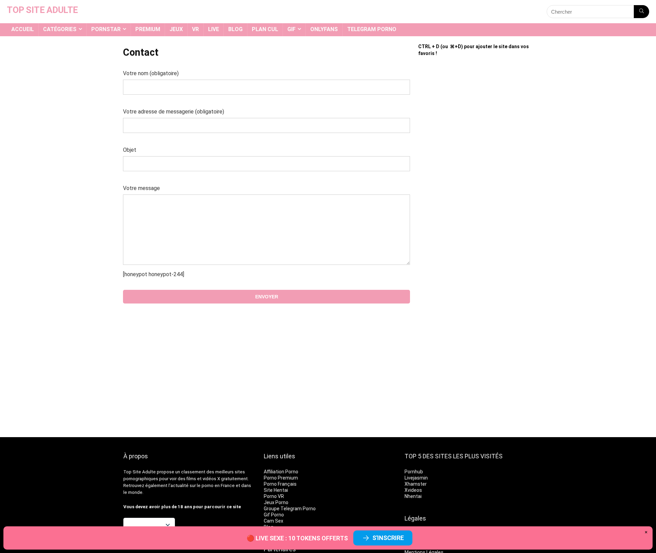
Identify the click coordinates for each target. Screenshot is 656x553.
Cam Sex (273, 521)
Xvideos (413, 490)
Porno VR (274, 496)
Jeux (176, 29)
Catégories (60, 29)
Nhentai (413, 496)
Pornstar (106, 29)
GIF (291, 29)
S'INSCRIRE (388, 537)
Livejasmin (416, 478)
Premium (147, 29)
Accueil (22, 29)
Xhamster (416, 484)
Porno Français (280, 484)
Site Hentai (276, 490)
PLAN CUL (265, 29)
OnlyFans (324, 29)
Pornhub (414, 471)
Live (213, 29)
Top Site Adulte (139, 471)
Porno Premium (281, 478)
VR (195, 29)
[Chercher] (641, 11)
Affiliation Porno (281, 471)
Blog (235, 29)
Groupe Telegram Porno (290, 508)
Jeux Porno (276, 502)
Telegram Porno (371, 29)
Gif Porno (274, 514)
